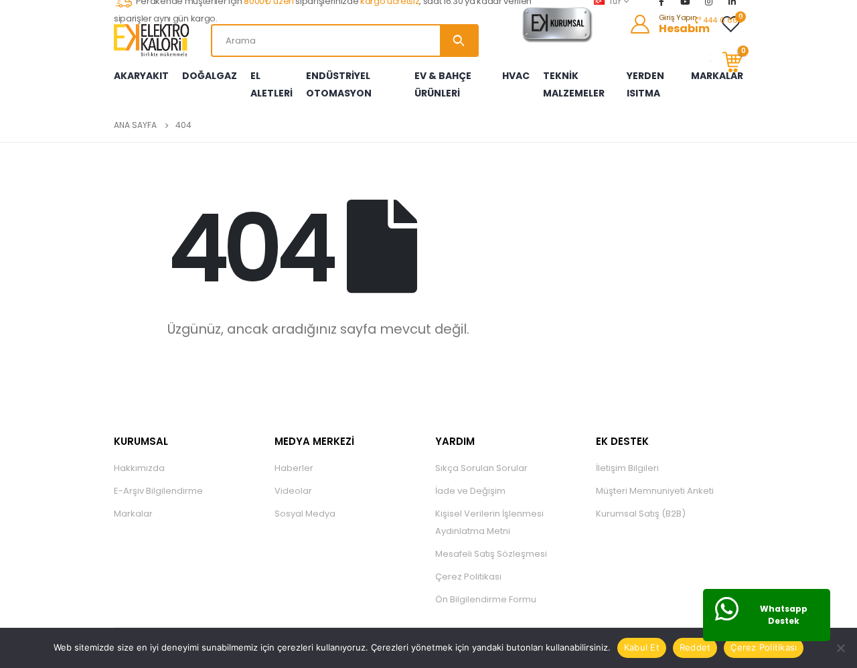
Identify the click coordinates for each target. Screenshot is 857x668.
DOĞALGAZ (209, 75)
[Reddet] (840, 648)
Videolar (293, 490)
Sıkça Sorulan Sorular (481, 468)
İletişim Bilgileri (627, 468)
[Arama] (458, 40)
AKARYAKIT (141, 75)
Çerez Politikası (468, 576)
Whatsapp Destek (783, 614)
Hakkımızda (139, 468)
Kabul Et (641, 647)
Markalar (133, 513)
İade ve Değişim (470, 490)
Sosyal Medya (305, 513)
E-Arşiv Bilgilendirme (158, 490)
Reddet (695, 647)
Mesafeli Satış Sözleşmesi (491, 553)
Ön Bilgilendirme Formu (485, 599)
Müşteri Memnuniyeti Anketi (655, 490)
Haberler (294, 468)
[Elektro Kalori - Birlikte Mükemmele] (154, 40)
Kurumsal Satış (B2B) (641, 513)
